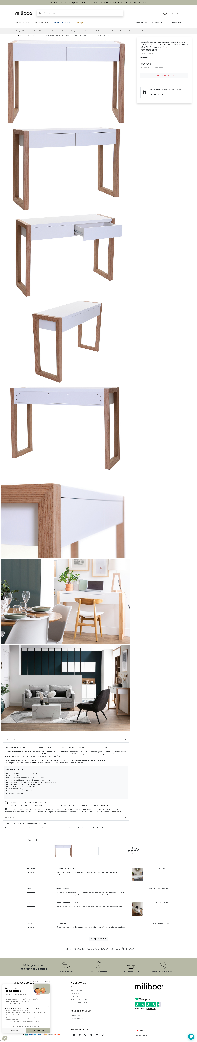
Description (10, 740)
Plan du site (75, 996)
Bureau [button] (54, 31)
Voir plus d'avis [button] (98, 939)
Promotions (41, 22)
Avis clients (75, 993)
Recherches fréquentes (80, 1002)
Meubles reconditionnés (147, 31)
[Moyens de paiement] (40, 1034)
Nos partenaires (77, 1018)
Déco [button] (131, 31)
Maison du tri (104, 805)
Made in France (62, 22)
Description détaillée (146, 54)
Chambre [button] (87, 31)
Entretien (9, 818)
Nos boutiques (158, 23)
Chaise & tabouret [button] (40, 31)
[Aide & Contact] (165, 13)
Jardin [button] (122, 31)
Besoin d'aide (76, 987)
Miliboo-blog (75, 1015)
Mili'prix (81, 22)
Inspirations (141, 23)
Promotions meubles (79, 999)
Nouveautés (23, 22)
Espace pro (176, 23)
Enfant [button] (112, 31)
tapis (35, 763)
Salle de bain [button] (101, 31)
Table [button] (64, 31)
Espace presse (76, 990)
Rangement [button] (75, 31)
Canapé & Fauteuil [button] (22, 31)
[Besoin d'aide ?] (191, 1037)
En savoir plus (116, 812)
